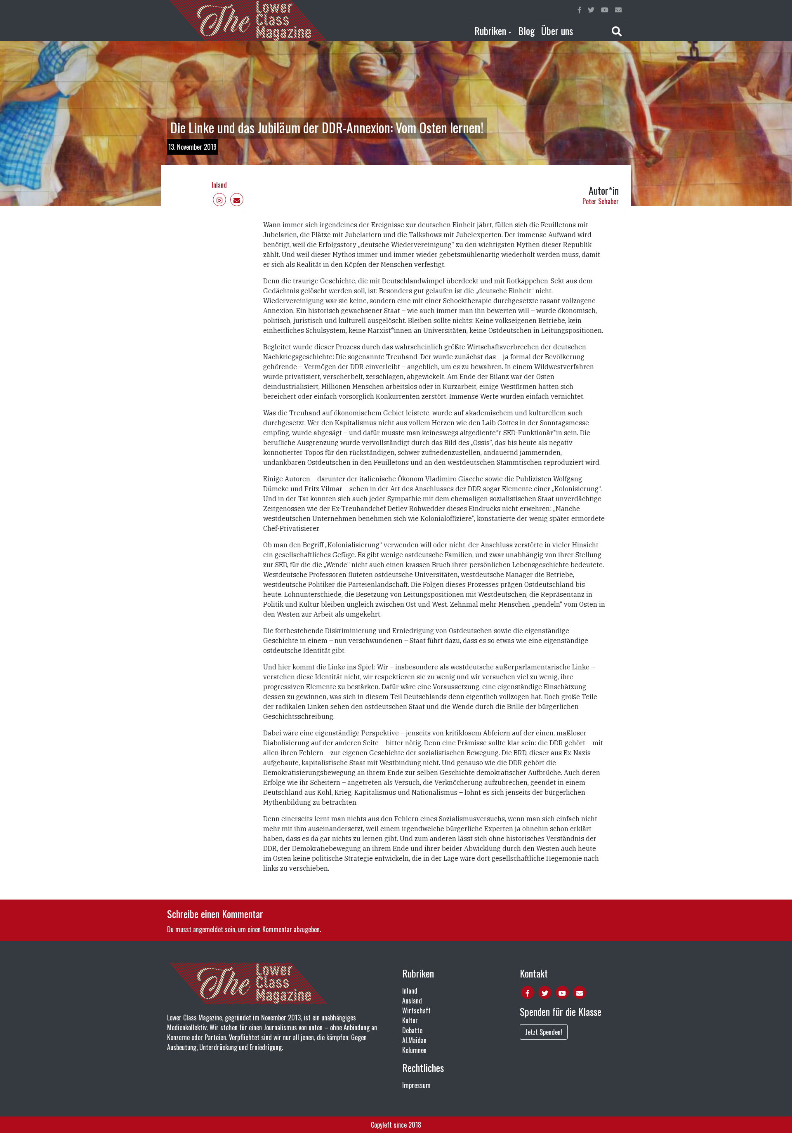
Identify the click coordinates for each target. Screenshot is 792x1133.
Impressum (416, 1085)
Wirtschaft (416, 1010)
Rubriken (490, 30)
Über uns (557, 30)
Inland (219, 185)
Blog (526, 30)
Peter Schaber (600, 201)
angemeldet (208, 929)
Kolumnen (414, 1050)
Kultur (410, 1020)
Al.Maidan (414, 1040)
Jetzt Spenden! (543, 1032)
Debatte (412, 1030)
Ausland (412, 1001)
